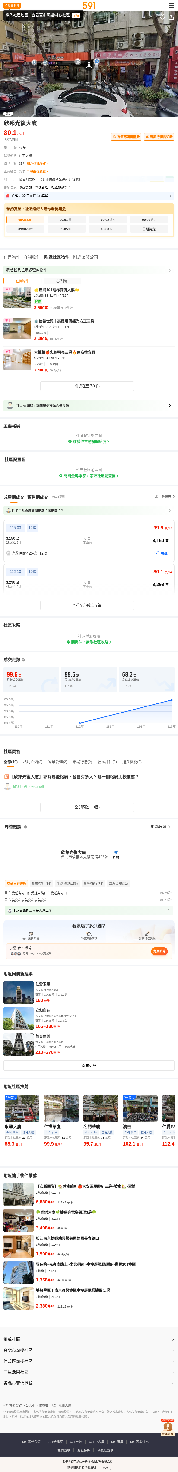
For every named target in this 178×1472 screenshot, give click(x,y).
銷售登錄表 (163, 497)
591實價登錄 (31, 1442)
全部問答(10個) (87, 807)
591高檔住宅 (139, 1442)
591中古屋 (96, 1442)
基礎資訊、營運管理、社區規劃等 (43, 187)
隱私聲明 (90, 1467)
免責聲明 (63, 1450)
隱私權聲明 (105, 1450)
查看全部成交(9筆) (87, 605)
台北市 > (31, 1405)
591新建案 (55, 1442)
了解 (76, 15)
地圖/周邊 (159, 827)
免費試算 (159, 951)
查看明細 (159, 553)
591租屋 (117, 1442)
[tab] (22, 281)
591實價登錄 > (14, 1405)
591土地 (76, 1442)
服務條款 (83, 1450)
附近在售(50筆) (87, 386)
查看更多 (89, 1066)
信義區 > (45, 1405)
